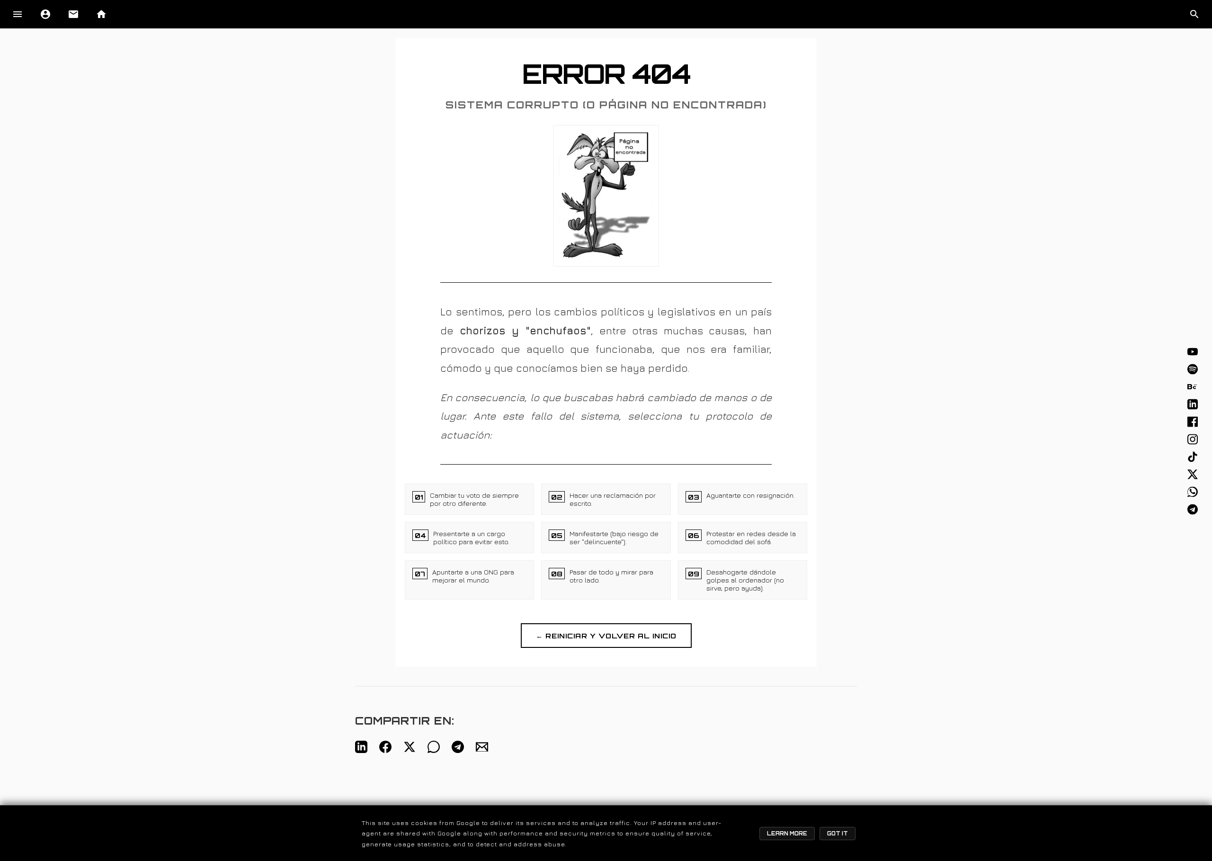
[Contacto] (73, 14)
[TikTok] (1192, 457)
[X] (1192, 474)
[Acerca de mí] (45, 14)
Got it (837, 833)
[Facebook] (1192, 422)
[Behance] (1192, 387)
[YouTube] (1192, 352)
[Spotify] (1192, 369)
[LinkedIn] (1192, 404)
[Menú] (17, 14)
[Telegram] (1192, 509)
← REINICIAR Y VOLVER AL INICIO (606, 635)
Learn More (787, 833)
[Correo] (482, 747)
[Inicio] (101, 14)
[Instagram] (1192, 439)
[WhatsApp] (1192, 492)
